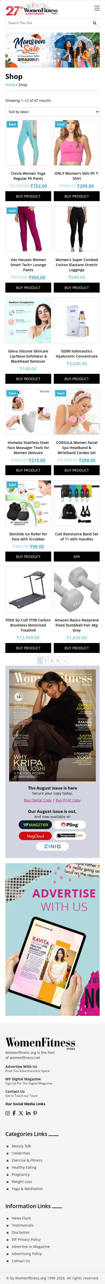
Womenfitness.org (30, 1278)
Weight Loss (22, 1181)
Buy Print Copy (68, 800)
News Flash (21, 1218)
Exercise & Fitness (27, 1160)
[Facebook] (14, 1113)
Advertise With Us (21, 1066)
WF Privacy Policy (26, 1239)
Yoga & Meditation (27, 1188)
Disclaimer (21, 1232)
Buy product (28, 196)
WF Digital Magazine (23, 1079)
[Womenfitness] (31, 8)
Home (10, 84)
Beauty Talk (21, 1146)
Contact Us (15, 1091)
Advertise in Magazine (31, 1246)
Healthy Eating (24, 1167)
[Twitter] (20, 1113)
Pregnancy (21, 1174)
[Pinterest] (35, 1113)
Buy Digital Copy (38, 800)
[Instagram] (7, 1113)
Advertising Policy (27, 1253)
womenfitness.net (25, 1057)
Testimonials (22, 1225)
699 (77, 556)
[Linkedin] (28, 1113)
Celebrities (21, 1153)
